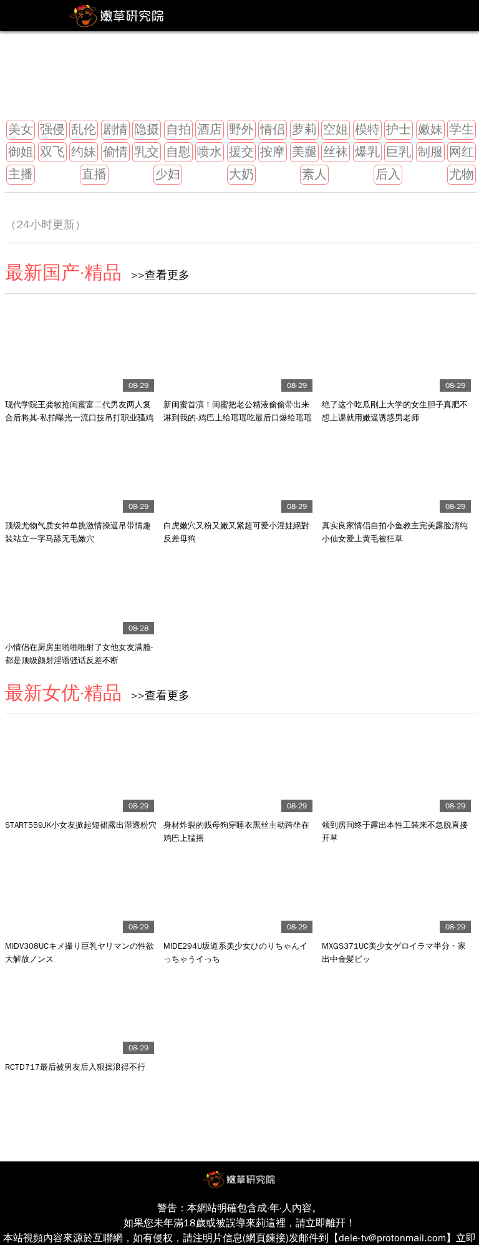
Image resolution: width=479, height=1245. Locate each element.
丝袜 (335, 152)
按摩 (272, 152)
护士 (398, 129)
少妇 (167, 174)
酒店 (209, 129)
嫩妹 (430, 129)
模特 (367, 129)
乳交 (146, 152)
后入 (387, 174)
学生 (461, 129)
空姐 (335, 129)
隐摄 (146, 129)
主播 (20, 174)
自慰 (178, 152)
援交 (241, 152)
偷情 (115, 152)
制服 (430, 152)
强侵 (52, 129)
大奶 (241, 174)
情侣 (272, 129)
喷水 (209, 152)
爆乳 (367, 152)
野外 (241, 129)
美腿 (304, 152)
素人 (314, 174)
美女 (20, 129)
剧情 (115, 129)
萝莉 (304, 129)
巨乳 (398, 152)
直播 (94, 174)
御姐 (20, 152)
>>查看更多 (156, 275)
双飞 (52, 152)
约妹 (83, 152)
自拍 (178, 129)
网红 (461, 152)
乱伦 (83, 129)
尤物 (461, 174)
